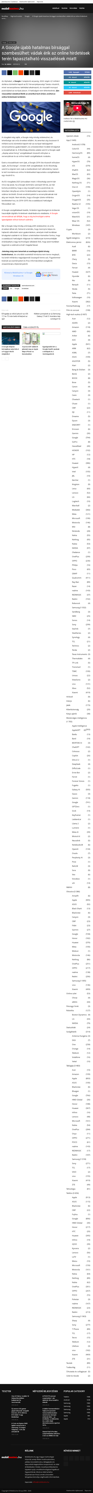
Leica (74, 488)
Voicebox (76, 879)
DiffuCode (76, 768)
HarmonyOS (77, 153)
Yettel (74, 1061)
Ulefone (75, 1346)
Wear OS (75, 221)
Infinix (74, 1112)
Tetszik (87, 72)
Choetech (76, 399)
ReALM (75, 866)
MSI (73, 527)
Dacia (74, 263)
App (68, 140)
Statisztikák (71, 1027)
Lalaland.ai (76, 819)
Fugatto (75, 785)
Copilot (75, 755)
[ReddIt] (20, 72)
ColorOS (75, 148)
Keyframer (76, 815)
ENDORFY (76, 425)
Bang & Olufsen (78, 369)
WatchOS (76, 216)
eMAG (74, 1002)
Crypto (69, 229)
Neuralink (76, 840)
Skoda (74, 289)
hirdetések (25, 288)
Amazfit (75, 896)
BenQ (74, 374)
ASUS (74, 357)
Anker (74, 335)
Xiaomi (75, 301)
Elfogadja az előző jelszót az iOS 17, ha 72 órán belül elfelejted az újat (15, 316)
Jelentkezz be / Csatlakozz (10, 2)
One (74, 1044)
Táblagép (70, 1065)
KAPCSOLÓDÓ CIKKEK (11, 327)
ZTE (73, 1184)
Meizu (74, 1261)
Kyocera (75, 1248)
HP (73, 454)
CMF (74, 408)
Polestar (75, 1299)
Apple (74, 344)
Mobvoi (75, 951)
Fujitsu (75, 1214)
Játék (68, 705)
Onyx (74, 1133)
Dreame (75, 416)
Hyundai (75, 276)
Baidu (74, 734)
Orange (75, 1048)
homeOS (75, 157)
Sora (74, 870)
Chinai (74, 997)
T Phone (75, 1329)
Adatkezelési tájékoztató (27, 2)
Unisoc (75, 675)
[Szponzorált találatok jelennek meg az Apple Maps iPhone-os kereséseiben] (31, 338)
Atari (74, 365)
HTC (73, 459)
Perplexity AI (77, 857)
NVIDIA (75, 548)
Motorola (76, 522)
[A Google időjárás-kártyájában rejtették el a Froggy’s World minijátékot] (10, 338)
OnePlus (75, 556)
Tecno (74, 1337)
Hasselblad (76, 446)
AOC (74, 340)
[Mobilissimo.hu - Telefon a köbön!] (12, 1457)
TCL (73, 641)
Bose (74, 382)
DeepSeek (76, 764)
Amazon (75, 327)
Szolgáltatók (71, 1031)
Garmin (75, 433)
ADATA (75, 323)
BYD (74, 255)
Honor (74, 938)
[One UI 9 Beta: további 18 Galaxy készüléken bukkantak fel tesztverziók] (6, 1398)
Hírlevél (69, 696)
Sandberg (76, 612)
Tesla (74, 293)
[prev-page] (3, 358)
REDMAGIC (76, 595)
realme (75, 590)
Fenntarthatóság (73, 306)
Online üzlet (12, 42)
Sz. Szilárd (8, 64)
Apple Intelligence (79, 726)
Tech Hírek (73, 8)
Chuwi (74, 403)
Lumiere (75, 828)
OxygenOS (76, 199)
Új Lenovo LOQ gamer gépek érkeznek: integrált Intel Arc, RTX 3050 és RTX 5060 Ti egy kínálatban (20, 1413)
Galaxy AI (76, 789)
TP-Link (75, 662)
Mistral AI (76, 836)
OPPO (74, 561)
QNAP (74, 573)
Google (27, 16)
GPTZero (75, 806)
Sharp (74, 1320)
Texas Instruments (79, 654)
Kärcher (75, 480)
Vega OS (75, 208)
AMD (74, 331)
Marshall (75, 505)
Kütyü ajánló (71, 713)
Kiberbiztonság (72, 709)
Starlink (75, 628)
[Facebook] (4, 72)
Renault (75, 284)
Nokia (74, 535)
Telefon (64, 8)
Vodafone (76, 1057)
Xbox (74, 688)
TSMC (74, 671)
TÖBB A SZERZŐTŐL (31, 327)
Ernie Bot (76, 772)
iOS (73, 165)
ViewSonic (76, 679)
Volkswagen (77, 297)
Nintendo (76, 531)
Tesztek (81, 8)
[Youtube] (66, 1464)
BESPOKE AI (77, 743)
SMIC (74, 616)
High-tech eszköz (16, 16)
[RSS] (82, 1458)
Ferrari (75, 267)
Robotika (70, 1010)
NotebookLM (77, 845)
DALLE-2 (75, 760)
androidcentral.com (28, 285)
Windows (76, 225)
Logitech (75, 501)
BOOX (74, 378)
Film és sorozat (72, 310)
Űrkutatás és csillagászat (76, 1371)
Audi (74, 246)
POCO (74, 1142)
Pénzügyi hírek (72, 1006)
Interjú (69, 701)
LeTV (74, 1257)
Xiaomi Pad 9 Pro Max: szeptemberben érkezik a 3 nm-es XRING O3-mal (51, 1434)
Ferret (74, 777)
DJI (73, 412)
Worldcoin (76, 233)
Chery (74, 259)
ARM (74, 348)
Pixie (74, 862)
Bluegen (75, 1091)
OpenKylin (76, 191)
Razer (74, 586)
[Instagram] (71, 1458)
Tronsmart (76, 667)
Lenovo (75, 493)
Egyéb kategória (73, 238)
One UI (75, 187)
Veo (73, 874)
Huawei (75, 272)
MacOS (75, 174)
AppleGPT (76, 730)
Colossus (75, 751)
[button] (88, 8)
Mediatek (76, 510)
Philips (75, 565)
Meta (74, 514)
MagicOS (75, 178)
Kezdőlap (55, 8)
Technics (75, 645)
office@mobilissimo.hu (41, 1482)
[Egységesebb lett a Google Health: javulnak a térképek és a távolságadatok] (51, 338)
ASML (74, 352)
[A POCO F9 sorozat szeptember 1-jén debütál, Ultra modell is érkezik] (37, 1398)
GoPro (74, 442)
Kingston (75, 484)
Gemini (75, 798)
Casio (74, 395)
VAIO (74, 1172)
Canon (74, 386)
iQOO (74, 1244)
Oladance (76, 552)
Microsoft (76, 518)
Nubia (74, 544)
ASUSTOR (76, 361)
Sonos (74, 620)
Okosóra (70, 891)
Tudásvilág (70, 1367)
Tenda (74, 650)
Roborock (76, 603)
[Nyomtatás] (32, 72)
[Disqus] (31, 396)
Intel (74, 471)
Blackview (76, 913)
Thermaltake (77, 658)
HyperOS (76, 161)
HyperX (75, 467)
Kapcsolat (40, 2)
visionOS (75, 212)
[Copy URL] (37, 72)
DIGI (74, 1040)
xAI (73, 883)
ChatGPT (75, 747)
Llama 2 (75, 823)
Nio (73, 280)
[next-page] (7, 358)
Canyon (75, 391)
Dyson (74, 420)
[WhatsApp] (15, 72)
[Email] (26, 72)
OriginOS (76, 195)
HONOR (75, 450)
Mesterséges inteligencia (76, 718)
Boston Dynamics (79, 1014)
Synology (76, 637)
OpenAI (75, 849)
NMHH (69, 887)
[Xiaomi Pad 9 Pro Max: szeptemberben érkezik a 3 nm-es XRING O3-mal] (37, 1434)
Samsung (76, 607)
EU (11, 288)
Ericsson (75, 429)
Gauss (74, 794)
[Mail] (77, 1458)
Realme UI (76, 204)
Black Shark (77, 908)
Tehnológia (70, 1189)
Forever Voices (78, 781)
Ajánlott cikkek (72, 136)
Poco (74, 569)
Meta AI (75, 832)
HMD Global (77, 1099)
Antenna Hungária (79, 1036)
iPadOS (75, 170)
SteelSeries (76, 633)
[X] (9, 72)
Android (75, 144)
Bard (74, 738)
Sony (74, 624)
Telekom (75, 1053)
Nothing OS (77, 182)
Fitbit (74, 925)
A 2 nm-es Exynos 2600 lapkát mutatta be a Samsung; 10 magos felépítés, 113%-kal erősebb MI (19, 1427)
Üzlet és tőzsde (72, 1376)
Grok (74, 811)
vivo (74, 684)
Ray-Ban (75, 582)
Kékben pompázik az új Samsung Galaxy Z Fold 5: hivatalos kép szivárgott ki (47, 316)
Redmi (74, 599)
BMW (74, 250)
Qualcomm (76, 578)
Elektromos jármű (73, 242)
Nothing (75, 539)
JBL (73, 476)
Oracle (75, 853)
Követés (87, 77)
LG (73, 497)
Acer (74, 318)
